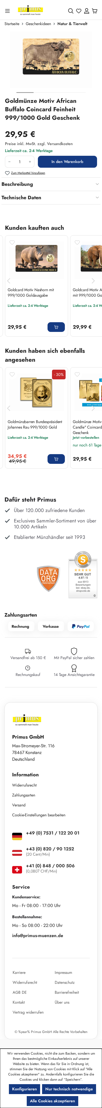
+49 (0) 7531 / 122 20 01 (52, 833)
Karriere (19, 972)
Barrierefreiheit (67, 992)
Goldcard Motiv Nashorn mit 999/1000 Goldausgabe (31, 292)
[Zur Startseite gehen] (30, 11)
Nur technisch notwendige (69, 1089)
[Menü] (8, 10)
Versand (19, 805)
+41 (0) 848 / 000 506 (50, 865)
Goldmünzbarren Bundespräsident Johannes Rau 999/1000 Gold (35, 424)
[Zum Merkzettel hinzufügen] (12, 242)
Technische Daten (21, 197)
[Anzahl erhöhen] (30, 162)
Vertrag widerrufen (28, 1012)
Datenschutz (65, 982)
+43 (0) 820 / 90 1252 (50, 848)
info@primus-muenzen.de (37, 935)
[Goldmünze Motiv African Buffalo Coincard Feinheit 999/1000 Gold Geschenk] (51, 59)
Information (25, 774)
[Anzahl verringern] (9, 162)
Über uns (62, 1002)
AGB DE (20, 992)
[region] (51, 64)
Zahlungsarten (23, 795)
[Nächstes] (93, 281)
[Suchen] (71, 11)
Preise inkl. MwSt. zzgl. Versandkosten (39, 144)
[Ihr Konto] (87, 11)
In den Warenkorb (67, 161)
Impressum (63, 972)
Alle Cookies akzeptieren (52, 1101)
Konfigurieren (24, 1089)
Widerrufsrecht (24, 785)
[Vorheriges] (8, 281)
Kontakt (19, 1002)
